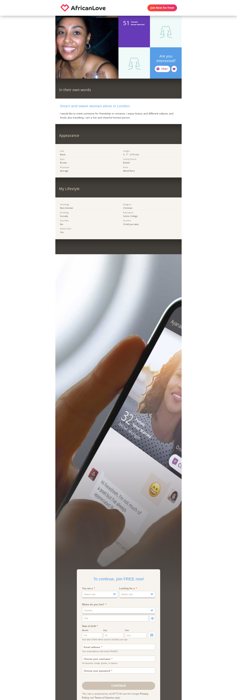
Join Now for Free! (162, 7)
